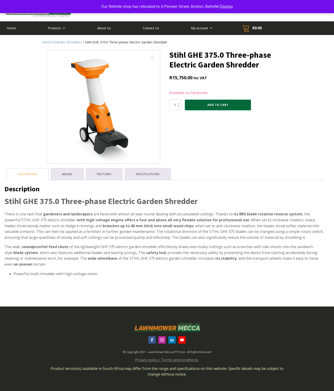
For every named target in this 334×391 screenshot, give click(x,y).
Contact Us (151, 28)
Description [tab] (27, 174)
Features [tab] (104, 174)
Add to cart (218, 105)
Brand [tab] (67, 174)
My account (199, 28)
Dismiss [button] (226, 6)
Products (54, 28)
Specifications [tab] (148, 174)
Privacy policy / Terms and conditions (167, 359)
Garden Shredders (68, 42)
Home (11, 28)
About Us (104, 28)
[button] (152, 58)
